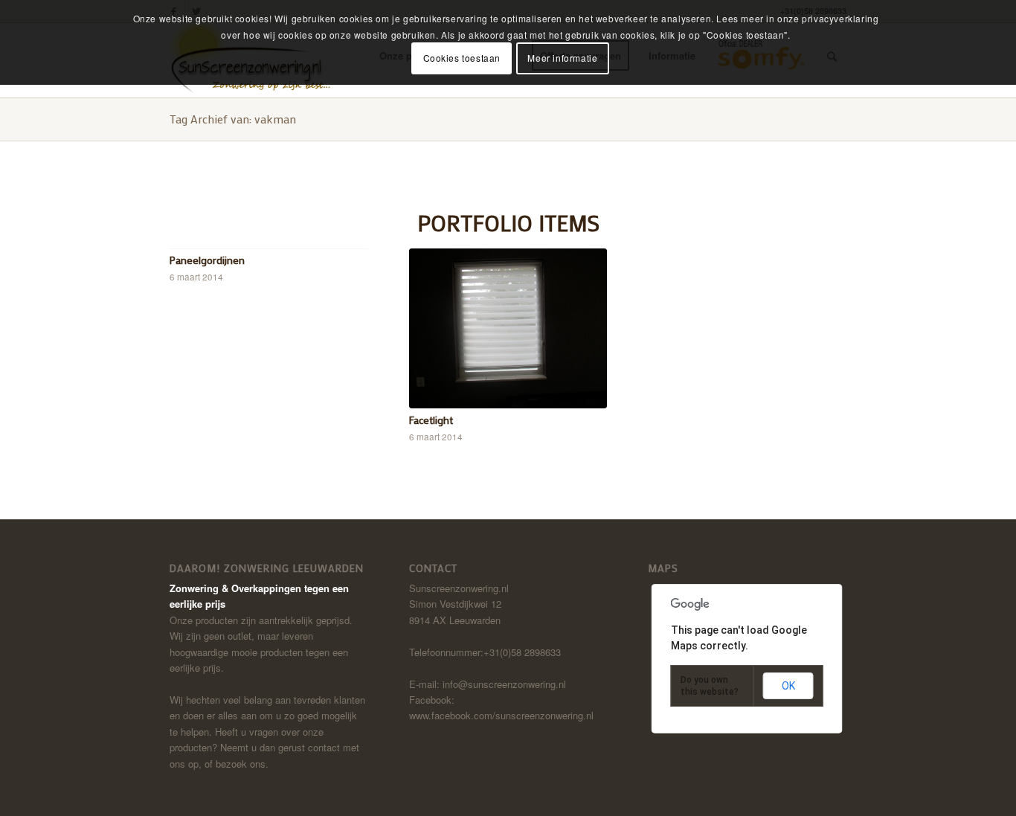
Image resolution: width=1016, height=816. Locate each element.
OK (788, 686)
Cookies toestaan (462, 57)
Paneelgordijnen (207, 260)
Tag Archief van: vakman (233, 118)
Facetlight (431, 420)
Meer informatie (562, 57)
